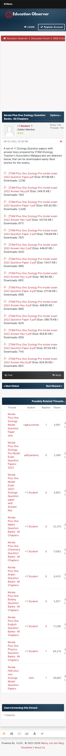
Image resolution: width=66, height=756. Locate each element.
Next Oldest (12, 385)
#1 (61, 141)
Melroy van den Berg (52, 743)
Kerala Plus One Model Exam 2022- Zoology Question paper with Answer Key (13, 492)
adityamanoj (31, 455)
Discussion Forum (40, 38)
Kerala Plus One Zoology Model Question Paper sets (13, 424)
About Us (40, 747)
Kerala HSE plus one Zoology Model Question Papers (13, 678)
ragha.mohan (31, 424)
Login (31, 27)
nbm (31, 677)
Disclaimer (26, 747)
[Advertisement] (33, 77)
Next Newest (53, 385)
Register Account (53, 27)
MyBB (19, 743)
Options (55, 115)
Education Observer (17, 38)
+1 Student (23, 125)
